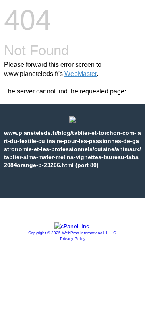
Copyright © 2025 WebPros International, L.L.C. (72, 233)
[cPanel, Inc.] (72, 226)
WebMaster (80, 73)
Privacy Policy (72, 238)
